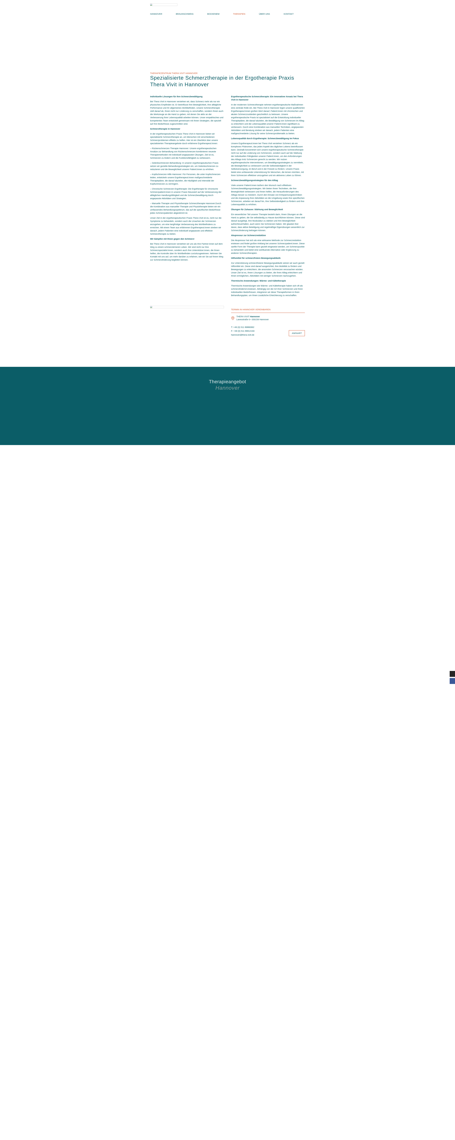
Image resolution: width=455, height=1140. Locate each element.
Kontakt (289, 14)
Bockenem (213, 14)
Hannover (156, 14)
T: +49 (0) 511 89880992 (242, 327)
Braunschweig (184, 14)
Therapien (239, 14)
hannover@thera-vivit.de (242, 335)
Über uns (264, 14)
